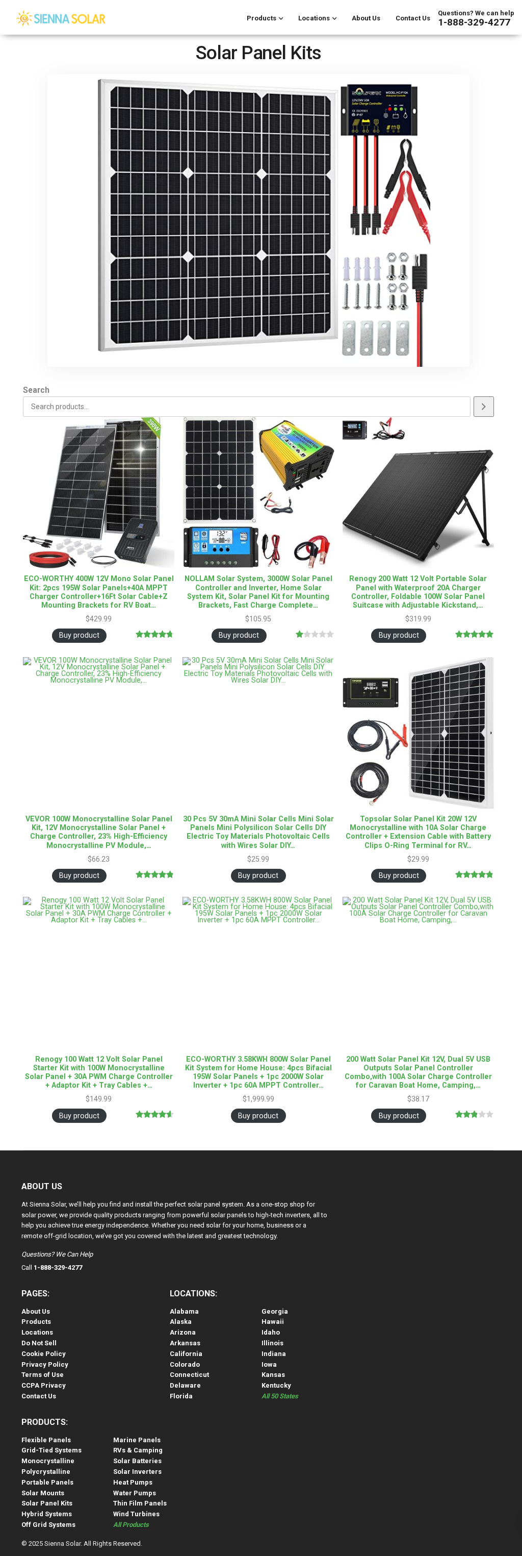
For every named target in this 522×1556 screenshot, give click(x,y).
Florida (181, 1396)
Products (261, 18)
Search (36, 390)
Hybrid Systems (46, 1514)
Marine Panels (137, 1440)
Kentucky (276, 1385)
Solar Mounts (42, 1493)
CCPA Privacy (43, 1385)
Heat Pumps (132, 1482)
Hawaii (273, 1321)
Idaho (271, 1332)
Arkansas (185, 1343)
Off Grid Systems (48, 1524)
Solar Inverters (137, 1471)
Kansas (273, 1374)
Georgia (275, 1311)
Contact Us (413, 18)
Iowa (269, 1364)
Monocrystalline (47, 1461)
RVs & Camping (138, 1450)
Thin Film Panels (140, 1503)
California (186, 1354)
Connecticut (189, 1374)
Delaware (185, 1385)
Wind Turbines (136, 1514)
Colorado (185, 1364)
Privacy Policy (44, 1364)
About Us (366, 18)
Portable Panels (47, 1482)
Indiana (274, 1354)
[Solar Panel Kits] (258, 220)
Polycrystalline (45, 1471)
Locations (314, 18)
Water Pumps (134, 1493)
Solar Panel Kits (46, 1503)
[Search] (484, 406)
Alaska (181, 1321)
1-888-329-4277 (474, 22)
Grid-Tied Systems (51, 1450)
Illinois (272, 1343)
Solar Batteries (137, 1461)
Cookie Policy (43, 1354)
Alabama (184, 1311)
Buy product (79, 635)
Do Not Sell (39, 1343)
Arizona (183, 1332)
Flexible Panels (46, 1440)
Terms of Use (42, 1374)
